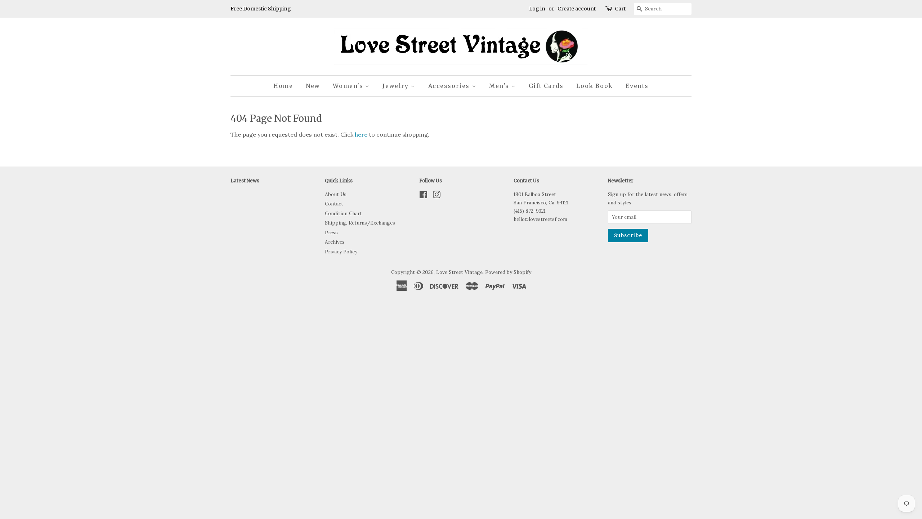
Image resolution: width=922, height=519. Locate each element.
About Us (335, 194)
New (313, 85)
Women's (349, 85)
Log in (537, 8)
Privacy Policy (341, 251)
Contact (334, 203)
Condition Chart (343, 213)
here (361, 134)
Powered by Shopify (508, 272)
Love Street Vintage (459, 272)
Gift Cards (546, 85)
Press (331, 232)
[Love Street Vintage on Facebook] (423, 196)
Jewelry (396, 85)
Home (283, 85)
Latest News (244, 181)
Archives (335, 242)
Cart (620, 8)
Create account (577, 8)
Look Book (594, 85)
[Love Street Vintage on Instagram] (436, 196)
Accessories (450, 85)
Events (637, 85)
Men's (500, 85)
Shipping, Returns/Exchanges (360, 222)
